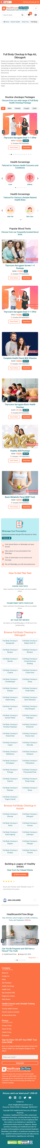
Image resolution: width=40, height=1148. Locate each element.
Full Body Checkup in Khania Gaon (29, 735)
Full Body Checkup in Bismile (10, 660)
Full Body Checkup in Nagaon (10, 842)
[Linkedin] (15, 1097)
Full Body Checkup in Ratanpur (10, 789)
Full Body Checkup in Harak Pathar (29, 689)
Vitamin (30, 184)
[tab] (3, 108)
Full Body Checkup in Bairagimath (10, 642)
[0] (28, 16)
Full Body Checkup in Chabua (10, 671)
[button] (3, 132)
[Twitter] (25, 1097)
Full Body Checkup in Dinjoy (29, 680)
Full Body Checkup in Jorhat (10, 824)
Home (7, 22)
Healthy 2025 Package (20, 451)
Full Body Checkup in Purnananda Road (29, 771)
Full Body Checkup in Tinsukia (29, 851)
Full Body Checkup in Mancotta (29, 744)
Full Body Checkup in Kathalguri (29, 717)
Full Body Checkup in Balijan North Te (29, 642)
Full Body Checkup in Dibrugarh (29, 815)
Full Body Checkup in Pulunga (10, 771)
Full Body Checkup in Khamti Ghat (10, 735)
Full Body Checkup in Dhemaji (10, 815)
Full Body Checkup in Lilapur (10, 744)
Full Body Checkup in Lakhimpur (29, 833)
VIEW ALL (27, 920)
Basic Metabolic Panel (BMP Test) (20, 497)
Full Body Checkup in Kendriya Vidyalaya (10, 726)
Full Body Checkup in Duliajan (10, 689)
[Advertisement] (20, 37)
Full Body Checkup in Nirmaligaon (10, 762)
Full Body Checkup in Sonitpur (10, 851)
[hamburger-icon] (36, 8)
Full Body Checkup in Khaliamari (29, 726)
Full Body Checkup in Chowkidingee (10, 680)
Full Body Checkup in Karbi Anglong (10, 833)
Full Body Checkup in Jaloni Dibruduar (29, 699)
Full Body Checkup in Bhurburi (29, 651)
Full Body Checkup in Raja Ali (10, 780)
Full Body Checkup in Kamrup (29, 824)
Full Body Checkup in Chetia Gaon (29, 671)
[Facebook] (10, 1097)
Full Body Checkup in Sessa (29, 789)
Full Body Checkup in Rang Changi (29, 780)
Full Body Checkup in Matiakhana (10, 753)
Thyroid (10, 184)
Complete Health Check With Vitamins (20, 138)
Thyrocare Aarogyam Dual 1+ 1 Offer (20, 312)
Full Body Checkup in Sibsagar (29, 842)
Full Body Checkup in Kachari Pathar (10, 717)
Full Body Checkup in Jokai (10, 708)
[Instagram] (20, 1097)
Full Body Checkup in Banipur (10, 651)
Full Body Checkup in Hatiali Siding (10, 699)
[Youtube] (30, 1097)
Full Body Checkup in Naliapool (29, 753)
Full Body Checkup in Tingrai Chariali (10, 798)
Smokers (10, 216)
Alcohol (30, 216)
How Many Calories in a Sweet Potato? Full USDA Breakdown (19, 949)
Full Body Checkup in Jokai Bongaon (29, 708)
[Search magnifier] (22, 15)
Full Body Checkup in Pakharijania (29, 762)
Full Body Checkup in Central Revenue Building (29, 661)
